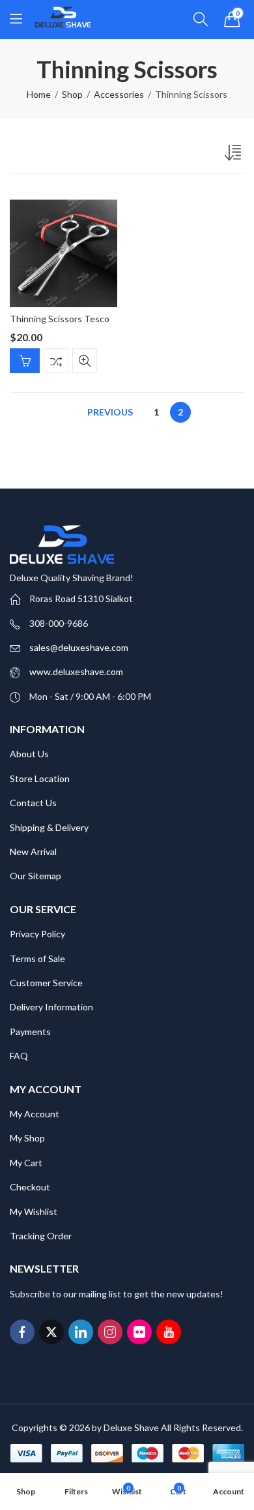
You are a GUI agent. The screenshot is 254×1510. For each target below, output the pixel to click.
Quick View (84, 360)
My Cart (26, 1162)
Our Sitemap (35, 875)
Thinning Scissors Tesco (59, 318)
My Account (34, 1113)
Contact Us (33, 802)
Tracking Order (41, 1235)
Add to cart (25, 360)
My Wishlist (33, 1211)
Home (39, 94)
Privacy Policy (37, 933)
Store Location (40, 778)
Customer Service (46, 982)
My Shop (27, 1137)
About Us (29, 753)
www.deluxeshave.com (76, 671)
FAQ (19, 1055)
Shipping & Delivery (49, 827)
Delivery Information (51, 1006)
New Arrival (33, 851)
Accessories (119, 94)
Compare (56, 360)
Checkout (30, 1186)
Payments (30, 1031)
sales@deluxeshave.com (78, 647)
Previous (110, 411)
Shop (72, 94)
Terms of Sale (37, 958)
